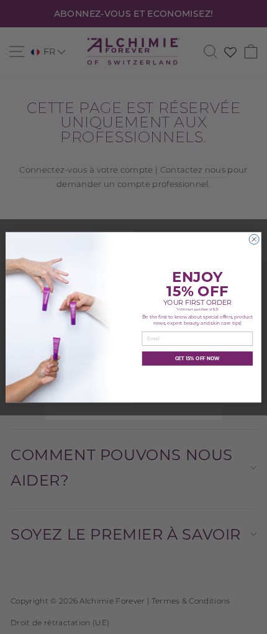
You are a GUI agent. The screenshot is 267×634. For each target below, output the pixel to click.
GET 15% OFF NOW (197, 358)
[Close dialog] (254, 239)
